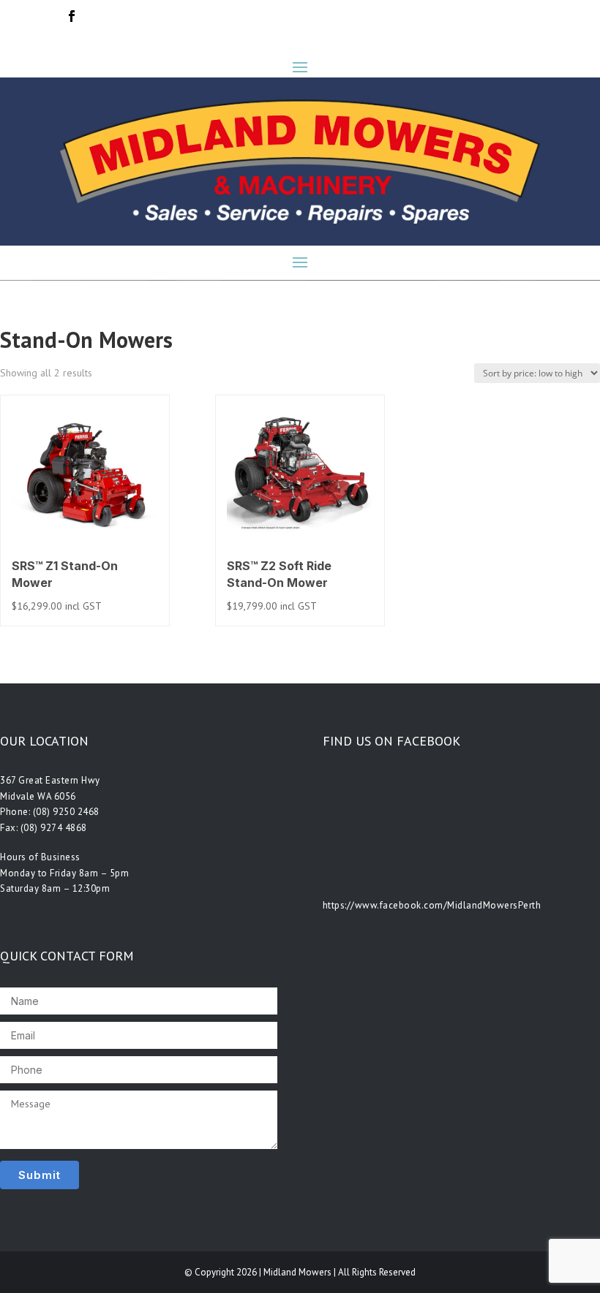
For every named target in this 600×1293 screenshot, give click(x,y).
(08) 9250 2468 (66, 811)
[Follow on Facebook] (71, 16)
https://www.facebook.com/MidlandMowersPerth (432, 905)
